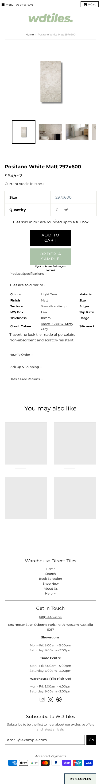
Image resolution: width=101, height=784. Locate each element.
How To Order (19, 354)
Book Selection (50, 578)
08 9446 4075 (24, 4)
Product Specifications (26, 273)
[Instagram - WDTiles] (50, 699)
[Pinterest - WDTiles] (59, 699)
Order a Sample (50, 256)
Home (30, 34)
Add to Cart (51, 238)
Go (91, 740)
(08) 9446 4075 (50, 617)
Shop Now (50, 583)
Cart (92, 4)
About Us (51, 588)
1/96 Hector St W (20, 624)
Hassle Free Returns (24, 379)
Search (50, 573)
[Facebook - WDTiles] (42, 699)
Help (49, 593)
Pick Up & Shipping (24, 367)
